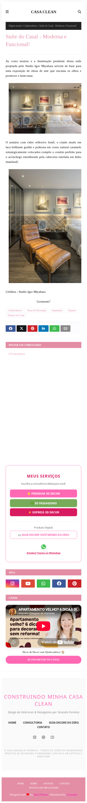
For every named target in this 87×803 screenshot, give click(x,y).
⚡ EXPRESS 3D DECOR (43, 513)
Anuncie (48, 783)
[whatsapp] (43, 583)
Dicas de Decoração (36, 310)
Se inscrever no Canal (44, 659)
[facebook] (59, 583)
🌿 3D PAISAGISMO (43, 503)
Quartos (72, 310)
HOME (12, 722)
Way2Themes (41, 794)
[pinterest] (74, 583)
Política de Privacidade (44, 788)
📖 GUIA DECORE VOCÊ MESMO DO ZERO (43, 535)
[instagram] (12, 583)
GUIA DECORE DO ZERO (64, 722)
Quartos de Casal (16, 315)
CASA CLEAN (43, 12)
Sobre (33, 783)
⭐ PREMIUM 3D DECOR (43, 493)
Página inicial (15, 25)
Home (20, 783)
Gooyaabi (72, 794)
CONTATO (43, 727)
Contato (64, 783)
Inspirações (57, 310)
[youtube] (28, 583)
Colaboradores (30, 25)
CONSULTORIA (32, 722)
